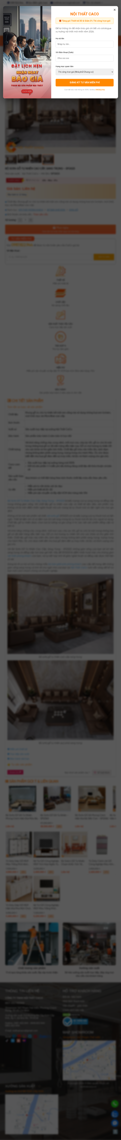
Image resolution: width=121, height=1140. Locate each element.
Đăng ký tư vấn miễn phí (85, 82)
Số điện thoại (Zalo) (64, 52)
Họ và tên (60, 38)
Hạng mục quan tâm (64, 66)
